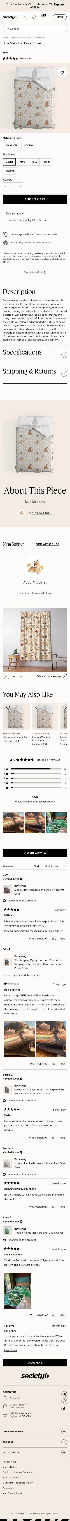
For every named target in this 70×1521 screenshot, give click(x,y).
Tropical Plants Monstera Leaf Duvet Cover (38, 1232)
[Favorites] (33, 17)
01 (6, 676)
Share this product (33, 272)
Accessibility (9, 1487)
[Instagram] (64, 1394)
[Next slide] (64, 527)
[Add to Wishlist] (8, 707)
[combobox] (35, 28)
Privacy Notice (10, 1461)
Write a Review (42, 854)
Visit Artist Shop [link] (47, 544)
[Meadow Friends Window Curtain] (35, 640)
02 (14, 676)
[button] (17, 58)
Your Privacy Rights (12, 1493)
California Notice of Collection (18, 1472)
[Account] (25, 17)
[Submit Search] (7, 28)
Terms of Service (11, 1477)
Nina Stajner (42, 513)
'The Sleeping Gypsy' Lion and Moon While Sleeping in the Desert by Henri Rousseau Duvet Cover (38, 964)
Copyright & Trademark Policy (18, 1482)
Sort (36, 866)
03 (21, 676)
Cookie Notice (10, 1466)
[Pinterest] (64, 1401)
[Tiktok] (64, 1408)
